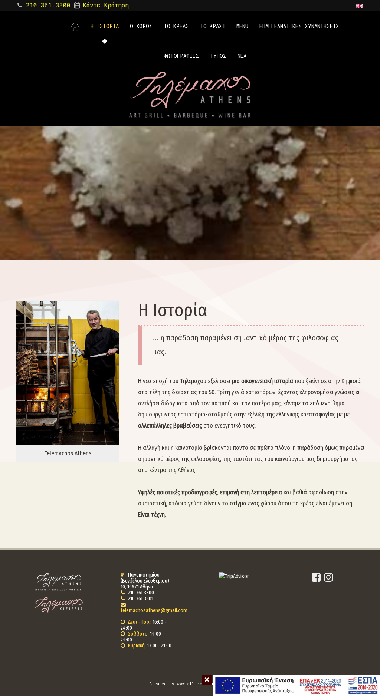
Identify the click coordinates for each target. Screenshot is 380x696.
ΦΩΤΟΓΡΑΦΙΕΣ (181, 55)
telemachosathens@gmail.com (154, 610)
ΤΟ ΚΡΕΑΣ (176, 26)
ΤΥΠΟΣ (218, 55)
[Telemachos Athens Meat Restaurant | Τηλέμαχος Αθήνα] (189, 94)
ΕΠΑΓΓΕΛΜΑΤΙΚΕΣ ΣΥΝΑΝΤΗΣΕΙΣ (299, 26)
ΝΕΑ (242, 55)
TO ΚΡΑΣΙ (212, 26)
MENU (242, 26)
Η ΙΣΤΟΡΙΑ (105, 26)
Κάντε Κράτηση (106, 5)
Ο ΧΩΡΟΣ (141, 26)
